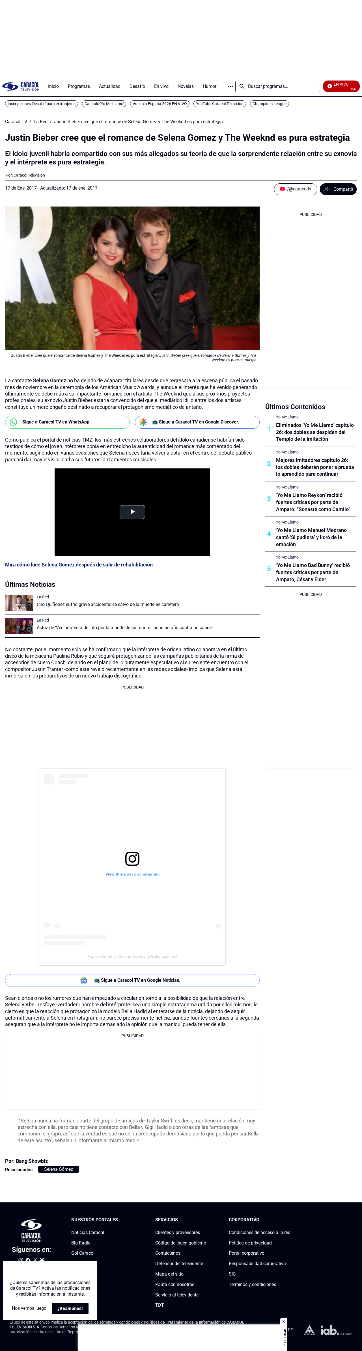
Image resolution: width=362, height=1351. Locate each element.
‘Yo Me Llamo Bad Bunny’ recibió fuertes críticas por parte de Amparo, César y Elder (313, 572)
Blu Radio (80, 1242)
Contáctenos (167, 1253)
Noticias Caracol (87, 1232)
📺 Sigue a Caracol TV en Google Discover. (195, 422)
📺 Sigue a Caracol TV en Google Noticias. (137, 980)
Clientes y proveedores (177, 1232)
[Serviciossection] (204, 1220)
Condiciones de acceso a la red (259, 1232)
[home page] (20, 86)
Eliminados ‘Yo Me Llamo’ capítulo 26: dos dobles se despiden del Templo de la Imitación (315, 432)
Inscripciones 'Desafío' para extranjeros (42, 103)
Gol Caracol (82, 1253)
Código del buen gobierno (180, 1242)
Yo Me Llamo (287, 417)
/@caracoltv (299, 189)
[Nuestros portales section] (119, 1220)
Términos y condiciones (252, 1284)
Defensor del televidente (179, 1263)
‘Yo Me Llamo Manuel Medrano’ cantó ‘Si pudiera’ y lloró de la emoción (312, 537)
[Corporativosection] (288, 1220)
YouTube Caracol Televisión (220, 103)
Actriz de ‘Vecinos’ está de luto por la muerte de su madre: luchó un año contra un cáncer (125, 627)
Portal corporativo (246, 1253)
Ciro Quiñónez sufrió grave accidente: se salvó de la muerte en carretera (108, 604)
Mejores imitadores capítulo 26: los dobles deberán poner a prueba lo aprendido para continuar (315, 467)
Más (230, 86)
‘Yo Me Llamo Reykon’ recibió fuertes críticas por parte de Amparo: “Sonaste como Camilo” (313, 502)
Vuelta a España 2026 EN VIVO (160, 103)
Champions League (269, 103)
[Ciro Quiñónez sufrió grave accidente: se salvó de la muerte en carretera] (19, 603)
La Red (41, 121)
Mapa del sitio (169, 1274)
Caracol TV (16, 121)
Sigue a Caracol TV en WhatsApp (55, 422)
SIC (232, 1274)
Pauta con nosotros (174, 1284)
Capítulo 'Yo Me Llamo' (104, 103)
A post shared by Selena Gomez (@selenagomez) (132, 956)
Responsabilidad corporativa (257, 1263)
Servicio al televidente (177, 1294)
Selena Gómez (58, 1169)
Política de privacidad (250, 1242)
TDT (159, 1305)
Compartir (343, 189)
